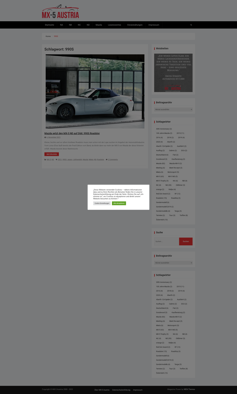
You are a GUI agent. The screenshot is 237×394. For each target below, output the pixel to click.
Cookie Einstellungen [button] (102, 203)
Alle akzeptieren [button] (119, 203)
